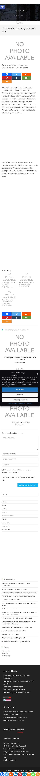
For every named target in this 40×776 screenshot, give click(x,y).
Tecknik (4, 519)
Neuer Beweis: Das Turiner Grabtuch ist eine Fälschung (17, 627)
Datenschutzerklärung (28, 770)
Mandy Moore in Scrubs (26, 282)
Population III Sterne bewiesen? (11, 599)
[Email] (26, 78)
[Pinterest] (7, 78)
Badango (20, 10)
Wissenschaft (5, 526)
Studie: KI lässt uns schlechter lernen (12, 609)
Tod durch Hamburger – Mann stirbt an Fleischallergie (17, 618)
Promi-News (23, 65)
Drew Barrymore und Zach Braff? (8, 283)
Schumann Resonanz (10, 743)
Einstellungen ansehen (20, 400)
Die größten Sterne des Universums (16, 752)
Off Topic (4, 512)
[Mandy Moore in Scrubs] (26, 277)
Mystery (4, 509)
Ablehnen (20, 395)
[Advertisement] (20, 136)
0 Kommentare (9, 68)
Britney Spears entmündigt (20, 422)
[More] (7, 81)
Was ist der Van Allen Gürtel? (13, 749)
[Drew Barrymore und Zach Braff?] (9, 277)
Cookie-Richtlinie (13, 403)
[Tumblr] (16, 78)
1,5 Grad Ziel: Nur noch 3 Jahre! (10, 634)
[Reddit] (26, 74)
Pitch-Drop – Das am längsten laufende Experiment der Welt (18, 596)
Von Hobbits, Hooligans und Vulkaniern (17, 692)
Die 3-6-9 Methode (9, 760)
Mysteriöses (5, 653)
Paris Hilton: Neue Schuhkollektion (7, 301)
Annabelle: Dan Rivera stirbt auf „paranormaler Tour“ (16, 641)
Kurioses (4, 505)
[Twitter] (16, 74)
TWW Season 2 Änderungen (13, 687)
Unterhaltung (5, 523)
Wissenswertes (6, 529)
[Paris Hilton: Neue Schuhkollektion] (9, 294)
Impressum (28, 403)
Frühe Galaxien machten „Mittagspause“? (13, 638)
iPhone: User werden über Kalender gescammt (15, 589)
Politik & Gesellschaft (7, 516)
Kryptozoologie (6, 655)
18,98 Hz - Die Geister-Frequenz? (14, 746)
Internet (4, 502)
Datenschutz (21, 403)
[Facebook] (7, 74)
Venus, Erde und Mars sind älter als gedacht (14, 631)
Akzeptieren (20, 389)
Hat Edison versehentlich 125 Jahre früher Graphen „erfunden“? (19, 593)
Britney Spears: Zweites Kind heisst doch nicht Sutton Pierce (20, 358)
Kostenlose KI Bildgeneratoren (14, 690)
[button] (2, 7)
